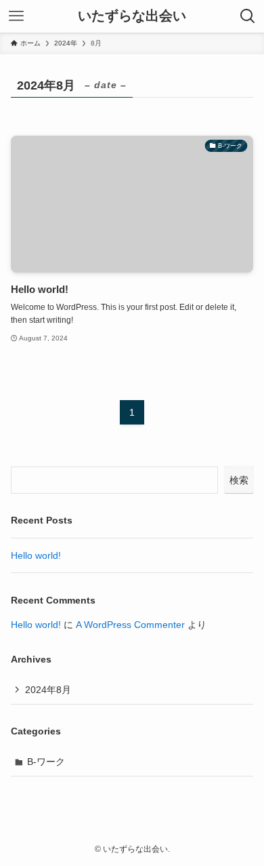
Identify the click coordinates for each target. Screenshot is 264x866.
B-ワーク (46, 761)
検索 (238, 480)
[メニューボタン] (16, 16)
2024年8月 (48, 689)
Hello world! (36, 555)
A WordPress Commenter (130, 624)
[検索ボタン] (248, 16)
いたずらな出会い (132, 16)
